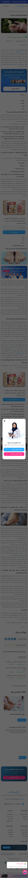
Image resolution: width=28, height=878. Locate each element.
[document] (14, 439)
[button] (4, 421)
